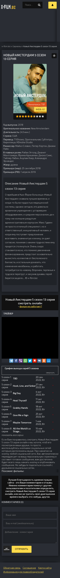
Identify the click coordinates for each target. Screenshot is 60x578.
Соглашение (29, 567)
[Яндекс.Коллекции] (35, 361)
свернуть (50, 372)
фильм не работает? (31, 306)
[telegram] (11, 361)
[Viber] (21, 361)
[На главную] (8, 5)
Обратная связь (11, 567)
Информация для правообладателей (23, 571)
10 (42, 116)
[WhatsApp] (25, 361)
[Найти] (39, 5)
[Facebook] (16, 361)
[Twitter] (30, 361)
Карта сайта (45, 567)
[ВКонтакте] (39, 361)
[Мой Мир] (49, 361)
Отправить (21, 549)
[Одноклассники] (44, 361)
